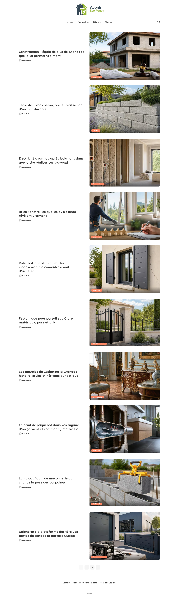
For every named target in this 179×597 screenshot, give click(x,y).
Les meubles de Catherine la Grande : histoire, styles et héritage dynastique (48, 374)
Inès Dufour (27, 60)
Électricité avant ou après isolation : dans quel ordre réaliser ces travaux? (51, 160)
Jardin (95, 130)
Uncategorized (98, 344)
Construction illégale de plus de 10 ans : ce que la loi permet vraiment (51, 54)
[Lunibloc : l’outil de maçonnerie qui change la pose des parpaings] (125, 482)
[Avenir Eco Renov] (90, 9)
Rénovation (97, 184)
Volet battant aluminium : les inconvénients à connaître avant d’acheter (44, 267)
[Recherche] (158, 22)
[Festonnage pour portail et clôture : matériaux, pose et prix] (125, 322)
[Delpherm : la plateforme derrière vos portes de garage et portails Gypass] (125, 536)
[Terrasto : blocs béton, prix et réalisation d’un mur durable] (125, 109)
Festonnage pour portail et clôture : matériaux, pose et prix (46, 320)
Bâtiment (96, 77)
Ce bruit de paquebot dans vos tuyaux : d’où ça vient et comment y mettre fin (49, 427)
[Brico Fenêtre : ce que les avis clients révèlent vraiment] (125, 216)
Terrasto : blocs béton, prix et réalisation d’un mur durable (50, 107)
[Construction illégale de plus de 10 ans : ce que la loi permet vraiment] (125, 56)
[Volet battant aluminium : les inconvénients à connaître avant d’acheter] (125, 269)
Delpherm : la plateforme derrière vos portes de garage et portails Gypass (48, 534)
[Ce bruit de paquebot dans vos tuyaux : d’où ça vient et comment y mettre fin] (125, 429)
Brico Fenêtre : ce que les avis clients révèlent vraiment (47, 214)
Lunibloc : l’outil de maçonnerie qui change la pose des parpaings (46, 480)
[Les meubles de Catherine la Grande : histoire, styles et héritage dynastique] (125, 376)
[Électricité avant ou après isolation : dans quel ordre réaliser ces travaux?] (125, 163)
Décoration (97, 397)
